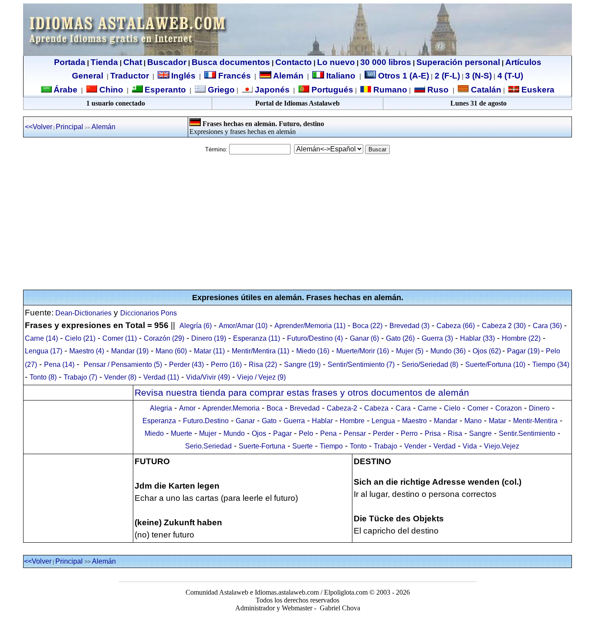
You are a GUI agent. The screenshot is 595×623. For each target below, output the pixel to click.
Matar (497, 420)
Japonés (271, 89)
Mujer (207, 433)
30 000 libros (385, 62)
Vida (470, 446)
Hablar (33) (477, 338)
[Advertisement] (297, 222)
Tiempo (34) (550, 364)
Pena (328, 433)
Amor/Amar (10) (243, 325)
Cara (403, 408)
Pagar (282, 433)
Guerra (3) (437, 338)
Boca (275, 408)
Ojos (259, 433)
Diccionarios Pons (148, 313)
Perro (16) (226, 364)
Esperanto (165, 89)
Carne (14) (41, 338)
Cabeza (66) (455, 325)
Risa (455, 433)
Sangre (480, 433)
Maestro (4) (86, 351)
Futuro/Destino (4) (315, 338)
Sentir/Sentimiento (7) (361, 364)
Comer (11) (119, 338)
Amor (187, 408)
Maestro (414, 420)
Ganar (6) (364, 338)
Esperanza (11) (256, 338)
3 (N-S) (478, 75)
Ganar (245, 420)
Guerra (294, 420)
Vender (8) (120, 377)
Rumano (389, 89)
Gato (269, 420)
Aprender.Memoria (231, 408)
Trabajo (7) (80, 377)
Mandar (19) (130, 351)
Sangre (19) (302, 364)
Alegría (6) (195, 325)
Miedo (154, 433)
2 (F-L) (446, 75)
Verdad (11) (161, 377)
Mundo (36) (448, 351)
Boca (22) (367, 325)
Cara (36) (547, 325)
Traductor (129, 75)
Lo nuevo (336, 62)
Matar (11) (209, 351)
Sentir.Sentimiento (527, 433)
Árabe (66, 89)
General (87, 75)
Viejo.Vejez (501, 446)
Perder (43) (186, 364)
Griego (220, 89)
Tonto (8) (43, 377)
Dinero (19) (208, 338)
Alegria (161, 408)
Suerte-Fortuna (262, 446)
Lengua (383, 420)
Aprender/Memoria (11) (309, 325)
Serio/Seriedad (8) (430, 364)
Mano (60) (171, 351)
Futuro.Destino (206, 420)
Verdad (444, 446)
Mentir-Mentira (535, 420)
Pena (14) (59, 364)
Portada (69, 62)
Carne (427, 408)
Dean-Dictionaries (83, 313)
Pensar (355, 433)
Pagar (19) (523, 351)
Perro (409, 433)
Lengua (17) (43, 351)
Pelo (306, 433)
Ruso (437, 89)
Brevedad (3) (409, 325)
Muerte (181, 433)
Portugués (331, 89)
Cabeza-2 (342, 408)
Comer (477, 408)
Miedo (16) (312, 351)
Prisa (433, 433)
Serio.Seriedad (208, 446)
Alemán (288, 75)
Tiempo (331, 446)
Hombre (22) (521, 338)
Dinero (539, 408)
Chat (132, 62)
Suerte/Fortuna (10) (495, 364)
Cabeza (376, 408)
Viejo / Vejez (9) (261, 377)
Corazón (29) (164, 338)
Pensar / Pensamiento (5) (123, 364)
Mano (473, 420)
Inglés (183, 75)
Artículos (523, 62)
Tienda (104, 62)
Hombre (352, 420)
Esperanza (159, 420)
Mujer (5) (409, 351)
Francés (233, 75)
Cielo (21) (80, 338)
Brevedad (305, 408)
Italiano (341, 75)
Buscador (166, 62)
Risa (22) (263, 364)
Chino (110, 89)
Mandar (445, 420)
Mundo (234, 433)
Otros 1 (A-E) (403, 75)
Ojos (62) (487, 351)
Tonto (358, 446)
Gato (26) (400, 338)
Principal (69, 126)
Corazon (508, 408)
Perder (383, 433)
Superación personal (458, 62)
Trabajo (385, 446)
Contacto (293, 62)
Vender (415, 446)
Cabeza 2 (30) (504, 325)
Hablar (322, 420)
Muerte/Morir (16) (362, 351)
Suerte (302, 446)
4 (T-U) (509, 75)
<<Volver (38, 126)
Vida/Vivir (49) (208, 377)
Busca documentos (231, 62)
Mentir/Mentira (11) (260, 351)
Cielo (452, 408)
